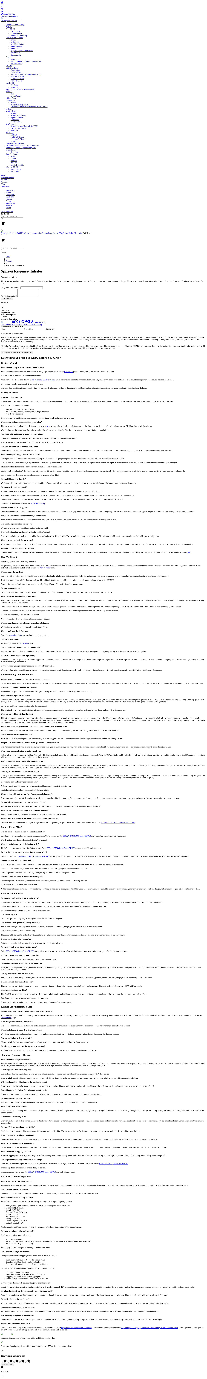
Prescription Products (9, 21)
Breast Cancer (16, 59)
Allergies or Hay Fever (19, 105)
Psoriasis (14, 161)
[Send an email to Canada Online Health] (13, 322)
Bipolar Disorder (17, 117)
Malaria (9, 109)
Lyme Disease (16, 96)
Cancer (8, 57)
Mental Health (11, 111)
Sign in (15, 16)
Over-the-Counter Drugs (15, 25)
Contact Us (5, 186)
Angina (13, 40)
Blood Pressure (16, 46)
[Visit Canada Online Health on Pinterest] (2, 12)
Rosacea (14, 163)
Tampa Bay (10, 190)
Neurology (10, 133)
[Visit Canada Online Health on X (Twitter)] (16, 322)
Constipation (15, 70)
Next (11, 1364)
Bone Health (10, 29)
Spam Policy (37, 325)
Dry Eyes (14, 85)
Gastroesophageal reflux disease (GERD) (26, 74)
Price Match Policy (38, 503)
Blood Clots (15, 48)
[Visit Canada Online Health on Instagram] (2, 9)
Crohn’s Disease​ (17, 72)
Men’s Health (11, 124)
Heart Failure (15, 53)
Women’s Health (12, 167)
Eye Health (10, 83)
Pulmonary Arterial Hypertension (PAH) (21, 148)
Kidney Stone (11, 98)
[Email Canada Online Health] (2, 2)
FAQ (3, 184)
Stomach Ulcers (17, 81)
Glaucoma (14, 87)
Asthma (13, 102)
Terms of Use (27, 325)
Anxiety (14, 113)
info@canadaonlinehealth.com (43, 380)
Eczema (14, 158)
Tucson (8, 208)
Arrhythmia (15, 42)
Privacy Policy (6, 325)
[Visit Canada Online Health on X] (2, 5)
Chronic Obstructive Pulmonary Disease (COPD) (29, 107)
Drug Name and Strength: (10, 288)
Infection (9, 92)
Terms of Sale (17, 325)
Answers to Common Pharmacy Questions (17, 352)
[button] (103, 1334)
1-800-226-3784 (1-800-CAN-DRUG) (76, 836)
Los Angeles (10, 195)
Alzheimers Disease (18, 115)
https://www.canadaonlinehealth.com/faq (76, 1328)
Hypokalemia (16, 55)
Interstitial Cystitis (17, 76)
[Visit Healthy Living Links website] (6, 322)
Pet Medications (7, 212)
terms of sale (24, 643)
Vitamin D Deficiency (19, 36)
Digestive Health (12, 68)
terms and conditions (15, 635)
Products (9, 261)
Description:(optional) (9, 296)
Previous (5, 1364)
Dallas (8, 201)
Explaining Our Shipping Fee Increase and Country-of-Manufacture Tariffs (149, 1328)
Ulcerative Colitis (17, 79)
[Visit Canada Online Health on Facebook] (2, 7)
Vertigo (13, 141)
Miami (8, 192)
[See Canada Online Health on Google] (28, 322)
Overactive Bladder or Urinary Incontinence (22, 146)
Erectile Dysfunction (18, 128)
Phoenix (9, 205)
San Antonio (10, 203)
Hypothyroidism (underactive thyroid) (20, 89)
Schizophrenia (16, 122)
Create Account (7, 16)
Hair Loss (14, 130)
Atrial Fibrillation (17, 44)
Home (8, 257)
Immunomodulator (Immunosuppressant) (26, 61)
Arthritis (9, 27)
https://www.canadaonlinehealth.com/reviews (118, 823)
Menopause (15, 171)
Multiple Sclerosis (17, 137)
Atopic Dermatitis (17, 165)
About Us (4, 180)
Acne (13, 156)
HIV (12, 94)
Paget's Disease (16, 33)
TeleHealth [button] (5, 214)
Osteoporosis (15, 31)
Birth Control (16, 169)
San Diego (10, 197)
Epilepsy (14, 135)
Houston (9, 199)
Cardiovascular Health (14, 38)
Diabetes (9, 66)
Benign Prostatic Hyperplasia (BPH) (24, 126)
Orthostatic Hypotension (15, 143)
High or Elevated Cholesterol (22, 51)
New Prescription (7, 178)
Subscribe (49, 329)
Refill (3, 175)
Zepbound (14, 152)
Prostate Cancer (16, 64)
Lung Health (10, 100)
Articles (4, 182)
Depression (15, 120)
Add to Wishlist (7, 298)
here (48, 426)
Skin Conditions (12, 154)
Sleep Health (10, 150)
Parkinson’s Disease (18, 139)
